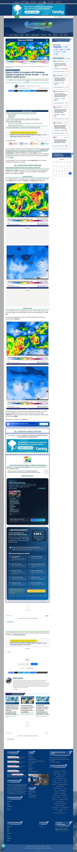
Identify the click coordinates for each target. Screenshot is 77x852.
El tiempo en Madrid (60, 786)
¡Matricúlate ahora (27, 475)
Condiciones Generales (32, 795)
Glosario (61, 34)
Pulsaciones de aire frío (59, 805)
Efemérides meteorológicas (63, 784)
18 (56, 171)
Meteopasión (30, 768)
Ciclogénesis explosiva (57, 782)
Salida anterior (12, 115)
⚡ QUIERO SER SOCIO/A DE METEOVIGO (36, 590)
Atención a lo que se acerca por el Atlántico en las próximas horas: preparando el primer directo (25, 124)
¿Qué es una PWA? (31, 762)
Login (47, 615)
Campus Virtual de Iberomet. (63, 830)
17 (53, 171)
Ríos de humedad (64, 807)
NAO (53, 797)
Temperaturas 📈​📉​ (42, 2)
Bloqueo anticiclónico (62, 774)
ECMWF (54, 784)
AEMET (8, 804)
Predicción (15, 34)
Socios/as (30, 769)
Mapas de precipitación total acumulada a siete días (21, 113)
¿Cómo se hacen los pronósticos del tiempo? (36, 761)
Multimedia (55, 34)
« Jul (53, 178)
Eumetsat (8, 836)
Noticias (21, 34)
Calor (54, 780)
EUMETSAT (9, 809)
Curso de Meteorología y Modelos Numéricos (31, 682)
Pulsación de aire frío (56, 807)
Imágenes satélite (35, 34)
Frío (65, 788)
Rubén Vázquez (22, 86)
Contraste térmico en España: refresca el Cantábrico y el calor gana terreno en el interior (27, 709)
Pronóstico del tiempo (60, 801)
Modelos (27, 34)
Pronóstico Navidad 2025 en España (59, 803)
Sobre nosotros (31, 757)
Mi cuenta (30, 764)
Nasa (8, 835)
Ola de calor (64, 797)
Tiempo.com (9, 833)
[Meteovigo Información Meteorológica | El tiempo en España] (38, 25)
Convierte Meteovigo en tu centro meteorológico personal (23, 127)
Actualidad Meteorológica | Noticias (15, 66)
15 (67, 168)
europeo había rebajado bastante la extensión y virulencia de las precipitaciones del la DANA (27, 150)
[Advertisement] (27, 101)
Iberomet (8, 840)
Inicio (11, 34)
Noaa (8, 831)
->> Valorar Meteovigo (18, 634)
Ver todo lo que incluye (12, 597)
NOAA (8, 808)
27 (61, 173)
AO (55, 774)
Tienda (29, 766)
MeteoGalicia (9, 801)
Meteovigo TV (58, 2)
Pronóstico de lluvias (63, 799)
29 (67, 173)
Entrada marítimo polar (57, 788)
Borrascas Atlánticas (60, 776)
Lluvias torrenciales (57, 795)
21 (64, 171)
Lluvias (56, 793)
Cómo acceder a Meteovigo (55, 762)
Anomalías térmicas (57, 772)
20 (61, 171)
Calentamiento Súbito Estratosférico (59, 778)
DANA (11, 157)
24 (53, 173)
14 (64, 168)
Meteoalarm (9, 838)
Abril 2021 (56, 770)
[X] (13, 689)
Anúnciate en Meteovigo (32, 771)
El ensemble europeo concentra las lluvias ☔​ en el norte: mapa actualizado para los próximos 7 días (42, 710)
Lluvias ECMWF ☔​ (33, 2)
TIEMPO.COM (9, 806)
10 (53, 168)
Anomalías (63, 770)
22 (67, 171)
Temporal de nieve (63, 809)
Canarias (60, 780)
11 (56, 168)
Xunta (8, 802)
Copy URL (34, 664)
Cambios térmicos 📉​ (24, 2)
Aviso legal (30, 793)
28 (64, 173)
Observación (43, 34)
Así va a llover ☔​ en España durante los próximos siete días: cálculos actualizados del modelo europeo (12, 710)
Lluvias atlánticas (62, 793)
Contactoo (30, 755)
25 (56, 173)
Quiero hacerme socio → (38, 519)
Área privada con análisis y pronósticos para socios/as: (31, 16)
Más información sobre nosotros (20, 793)
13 (61, 168)
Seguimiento (55, 809)
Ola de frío (54, 799)
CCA (65, 780)
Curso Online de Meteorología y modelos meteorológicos (23, 119)
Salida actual (11, 117)
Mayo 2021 (64, 795)
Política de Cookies (31, 797)
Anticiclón (64, 772)
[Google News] (30, 668)
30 (70, 173)
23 (70, 171)
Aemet (8, 829)
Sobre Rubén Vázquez (32, 759)
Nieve (58, 797)
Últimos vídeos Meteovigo (13, 121)
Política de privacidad (32, 791)
